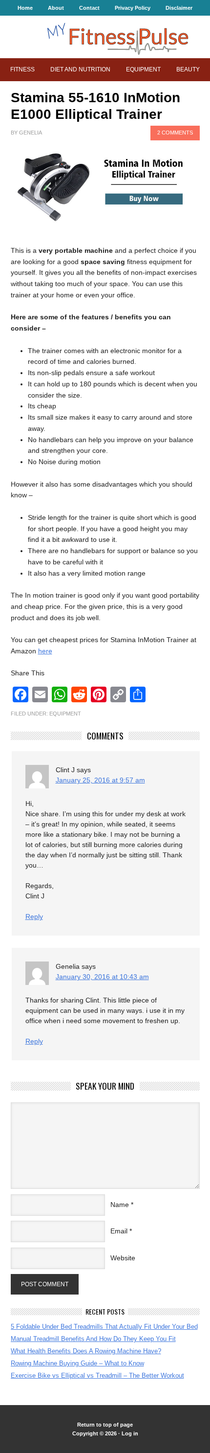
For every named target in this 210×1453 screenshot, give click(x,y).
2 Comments (175, 132)
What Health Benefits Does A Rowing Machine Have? (86, 1351)
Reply (34, 916)
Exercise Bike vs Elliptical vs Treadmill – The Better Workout (97, 1375)
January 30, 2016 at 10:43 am (102, 977)
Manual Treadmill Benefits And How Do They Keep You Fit (93, 1338)
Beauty (188, 69)
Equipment (143, 69)
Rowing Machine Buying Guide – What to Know (77, 1363)
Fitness (22, 69)
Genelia (30, 132)
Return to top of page (105, 1425)
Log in (130, 1433)
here (45, 651)
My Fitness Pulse (105, 37)
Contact (89, 8)
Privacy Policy (132, 8)
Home (25, 8)
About (56, 8)
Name (119, 1204)
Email (118, 1231)
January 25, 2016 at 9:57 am (100, 780)
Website (122, 1258)
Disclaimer (179, 8)
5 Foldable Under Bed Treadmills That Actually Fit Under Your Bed (104, 1326)
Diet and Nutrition (80, 69)
